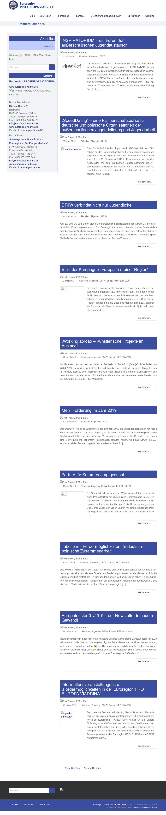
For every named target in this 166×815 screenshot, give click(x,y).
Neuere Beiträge (92, 768)
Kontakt (15, 804)
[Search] (52, 67)
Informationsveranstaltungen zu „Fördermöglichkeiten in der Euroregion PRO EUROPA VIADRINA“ (103, 688)
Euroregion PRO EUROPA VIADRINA (109, 804)
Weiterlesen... (145, 97)
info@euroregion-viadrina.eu (24, 123)
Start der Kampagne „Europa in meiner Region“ (105, 269)
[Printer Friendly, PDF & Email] (74, 52)
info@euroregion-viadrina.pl (23, 160)
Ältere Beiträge (72, 768)
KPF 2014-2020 (122, 280)
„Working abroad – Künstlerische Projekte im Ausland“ (102, 343)
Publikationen (133, 15)
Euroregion (46, 15)
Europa (80, 15)
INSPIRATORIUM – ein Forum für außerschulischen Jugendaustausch (95, 42)
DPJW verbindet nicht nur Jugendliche (96, 205)
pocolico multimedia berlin (145, 807)
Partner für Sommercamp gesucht (93, 474)
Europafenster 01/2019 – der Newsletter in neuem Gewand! (107, 617)
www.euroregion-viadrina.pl (23, 163)
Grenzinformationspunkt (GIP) (106, 15)
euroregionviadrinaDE (32, 130)
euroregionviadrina (30, 167)
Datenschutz (44, 804)
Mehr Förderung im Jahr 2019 (89, 410)
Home (32, 15)
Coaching (95, 485)
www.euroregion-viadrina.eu (23, 86)
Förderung (64, 15)
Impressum (28, 804)
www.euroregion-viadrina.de (23, 126)
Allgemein (93, 56)
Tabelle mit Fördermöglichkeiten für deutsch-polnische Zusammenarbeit (102, 548)
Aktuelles (149, 15)
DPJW (102, 56)
